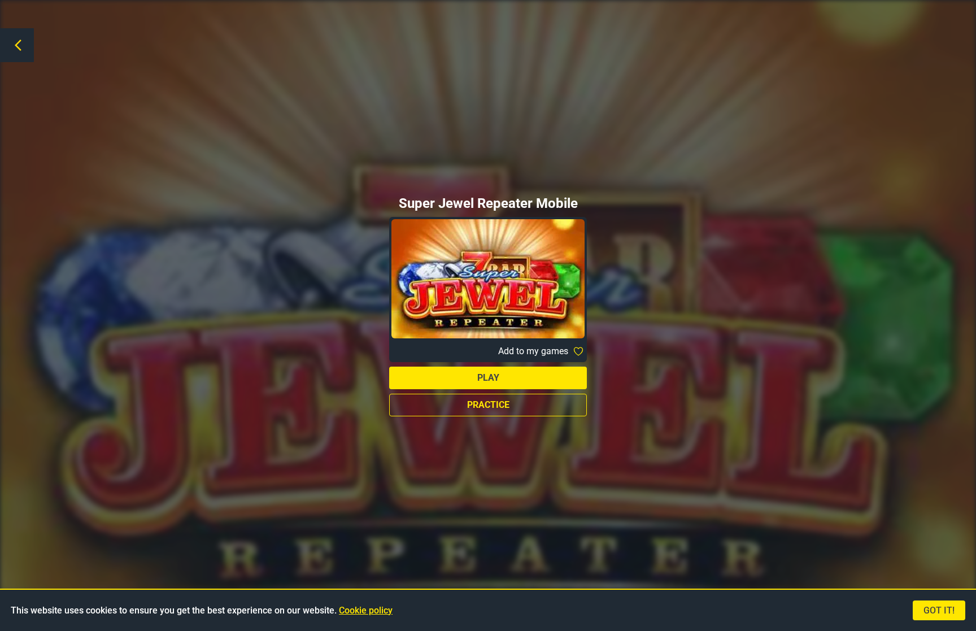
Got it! (939, 610)
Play (488, 377)
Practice (488, 404)
